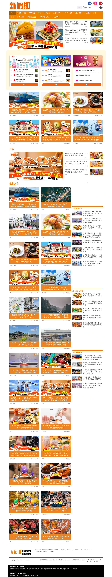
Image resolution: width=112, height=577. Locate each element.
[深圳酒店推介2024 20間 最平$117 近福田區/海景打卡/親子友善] (77, 249)
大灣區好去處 (68, 13)
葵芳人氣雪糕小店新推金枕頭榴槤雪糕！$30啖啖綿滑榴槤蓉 (92, 310)
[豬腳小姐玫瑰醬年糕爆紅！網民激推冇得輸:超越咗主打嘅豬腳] (77, 324)
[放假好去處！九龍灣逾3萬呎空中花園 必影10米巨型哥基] (77, 378)
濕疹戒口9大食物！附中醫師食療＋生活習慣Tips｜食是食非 (92, 228)
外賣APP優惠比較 (71, 568)
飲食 (39, 13)
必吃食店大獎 (21, 13)
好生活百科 (13, 375)
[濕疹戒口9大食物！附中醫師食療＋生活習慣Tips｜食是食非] (77, 227)
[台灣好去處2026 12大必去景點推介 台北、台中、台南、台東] (77, 242)
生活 (12, 17)
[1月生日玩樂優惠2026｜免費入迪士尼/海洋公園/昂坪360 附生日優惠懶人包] (77, 263)
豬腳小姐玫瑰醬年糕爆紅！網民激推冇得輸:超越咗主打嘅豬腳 (92, 325)
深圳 (11, 348)
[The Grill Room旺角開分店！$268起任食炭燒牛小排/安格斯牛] (77, 317)
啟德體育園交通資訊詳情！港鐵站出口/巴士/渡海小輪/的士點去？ (92, 364)
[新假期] (32, 5)
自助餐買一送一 (14, 575)
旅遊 (94, 13)
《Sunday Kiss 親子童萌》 (41, 551)
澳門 (43, 375)
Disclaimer (89, 561)
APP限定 (32, 13)
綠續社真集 (20, 17)
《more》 (93, 549)
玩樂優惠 (67, 42)
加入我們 (56, 17)
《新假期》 (63, 549)
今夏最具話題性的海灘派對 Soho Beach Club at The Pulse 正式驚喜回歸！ (92, 371)
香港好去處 (56, 13)
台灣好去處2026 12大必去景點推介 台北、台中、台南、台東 (92, 242)
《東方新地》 (86, 549)
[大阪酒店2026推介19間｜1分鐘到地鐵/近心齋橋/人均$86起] (77, 256)
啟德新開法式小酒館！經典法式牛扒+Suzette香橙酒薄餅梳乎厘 (92, 303)
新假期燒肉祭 (32, 17)
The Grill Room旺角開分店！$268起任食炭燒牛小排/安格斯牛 (92, 317)
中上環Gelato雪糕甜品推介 (55, 568)
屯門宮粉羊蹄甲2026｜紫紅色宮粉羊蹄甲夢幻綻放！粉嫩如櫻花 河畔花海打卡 (92, 385)
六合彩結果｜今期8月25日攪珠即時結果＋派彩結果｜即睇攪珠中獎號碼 (92, 220)
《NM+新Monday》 (77, 549)
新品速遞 (87, 13)
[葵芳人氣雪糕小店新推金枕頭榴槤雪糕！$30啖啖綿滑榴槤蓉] (77, 310)
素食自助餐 (34, 575)
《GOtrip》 (69, 549)
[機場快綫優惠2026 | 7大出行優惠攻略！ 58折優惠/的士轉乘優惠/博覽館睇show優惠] (77, 234)
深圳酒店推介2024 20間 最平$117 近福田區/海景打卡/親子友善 (92, 249)
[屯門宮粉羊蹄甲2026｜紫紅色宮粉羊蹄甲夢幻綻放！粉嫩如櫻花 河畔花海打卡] (77, 385)
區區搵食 (47, 13)
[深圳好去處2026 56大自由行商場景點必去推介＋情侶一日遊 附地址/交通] (77, 213)
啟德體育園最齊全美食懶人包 (18, 568)
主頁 (12, 13)
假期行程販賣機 (44, 17)
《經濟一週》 (52, 551)
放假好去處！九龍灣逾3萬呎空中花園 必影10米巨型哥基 (92, 378)
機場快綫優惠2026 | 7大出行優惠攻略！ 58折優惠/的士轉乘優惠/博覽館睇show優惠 (92, 235)
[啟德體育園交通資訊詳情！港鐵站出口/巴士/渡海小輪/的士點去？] (77, 364)
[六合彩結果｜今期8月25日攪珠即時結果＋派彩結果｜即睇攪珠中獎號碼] (77, 220)
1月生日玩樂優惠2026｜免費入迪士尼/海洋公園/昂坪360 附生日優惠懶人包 (92, 263)
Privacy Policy (97, 561)
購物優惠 (78, 13)
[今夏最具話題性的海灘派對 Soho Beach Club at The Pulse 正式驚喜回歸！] (77, 371)
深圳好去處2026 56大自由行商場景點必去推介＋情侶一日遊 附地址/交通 (92, 213)
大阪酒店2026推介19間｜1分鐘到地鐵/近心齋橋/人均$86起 (92, 256)
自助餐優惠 (25, 575)
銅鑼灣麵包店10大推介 (37, 568)
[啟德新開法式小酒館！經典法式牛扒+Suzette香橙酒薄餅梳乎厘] (77, 302)
